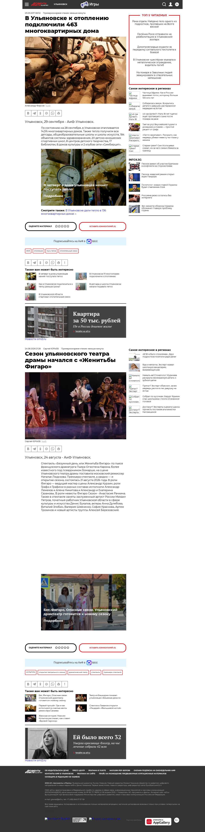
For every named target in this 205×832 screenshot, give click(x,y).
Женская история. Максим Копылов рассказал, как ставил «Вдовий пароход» (54, 718)
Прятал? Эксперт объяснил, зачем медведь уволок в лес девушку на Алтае (160, 388)
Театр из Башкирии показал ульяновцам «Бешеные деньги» (105, 696)
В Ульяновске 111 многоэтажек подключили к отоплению (104, 275)
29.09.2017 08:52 (33, 13)
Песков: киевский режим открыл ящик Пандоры (158, 175)
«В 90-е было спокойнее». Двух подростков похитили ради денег (159, 355)
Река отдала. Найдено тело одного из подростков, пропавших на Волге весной (154, 24)
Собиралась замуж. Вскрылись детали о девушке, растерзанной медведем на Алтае (159, 106)
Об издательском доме (57, 770)
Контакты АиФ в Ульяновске (59, 774)
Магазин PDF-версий (120, 770)
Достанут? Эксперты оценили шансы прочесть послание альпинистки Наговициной (161, 409)
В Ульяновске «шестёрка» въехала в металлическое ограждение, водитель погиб (154, 62)
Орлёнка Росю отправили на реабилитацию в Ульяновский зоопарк (154, 37)
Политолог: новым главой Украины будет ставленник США (159, 186)
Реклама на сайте (86, 774)
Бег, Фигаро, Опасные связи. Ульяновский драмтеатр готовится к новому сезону (80, 612)
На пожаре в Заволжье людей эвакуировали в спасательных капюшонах (154, 75)
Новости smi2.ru (35, 339)
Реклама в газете (97, 770)
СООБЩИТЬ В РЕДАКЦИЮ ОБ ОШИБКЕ (62, 777)
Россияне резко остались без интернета (156, 196)
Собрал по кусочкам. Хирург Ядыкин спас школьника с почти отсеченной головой (161, 399)
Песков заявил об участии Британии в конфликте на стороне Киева (160, 165)
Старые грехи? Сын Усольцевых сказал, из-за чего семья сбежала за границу (160, 148)
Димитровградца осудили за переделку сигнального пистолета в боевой (154, 50)
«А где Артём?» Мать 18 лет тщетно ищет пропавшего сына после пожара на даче (160, 116)
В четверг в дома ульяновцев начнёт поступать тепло (76, 187)
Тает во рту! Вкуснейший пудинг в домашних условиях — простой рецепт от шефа (160, 127)
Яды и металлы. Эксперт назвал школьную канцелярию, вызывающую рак (158, 367)
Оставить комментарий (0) (102, 226)
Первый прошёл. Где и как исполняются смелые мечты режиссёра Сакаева (53, 708)
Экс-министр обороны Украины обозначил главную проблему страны (157, 208)
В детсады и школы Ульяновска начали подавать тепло (105, 285)
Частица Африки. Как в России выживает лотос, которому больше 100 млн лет (160, 95)
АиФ (48, 105)
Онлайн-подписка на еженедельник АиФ (154, 770)
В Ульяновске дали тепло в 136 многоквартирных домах (73, 212)
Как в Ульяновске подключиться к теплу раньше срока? (56, 285)
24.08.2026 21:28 (33, 348)
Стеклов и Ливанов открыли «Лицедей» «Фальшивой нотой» (105, 706)
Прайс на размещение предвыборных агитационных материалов (132, 774)
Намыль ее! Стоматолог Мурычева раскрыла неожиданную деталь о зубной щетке (160, 378)
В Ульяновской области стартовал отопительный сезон (54, 295)
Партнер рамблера (133, 820)
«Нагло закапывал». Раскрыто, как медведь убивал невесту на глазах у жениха (160, 137)
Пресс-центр (78, 770)
